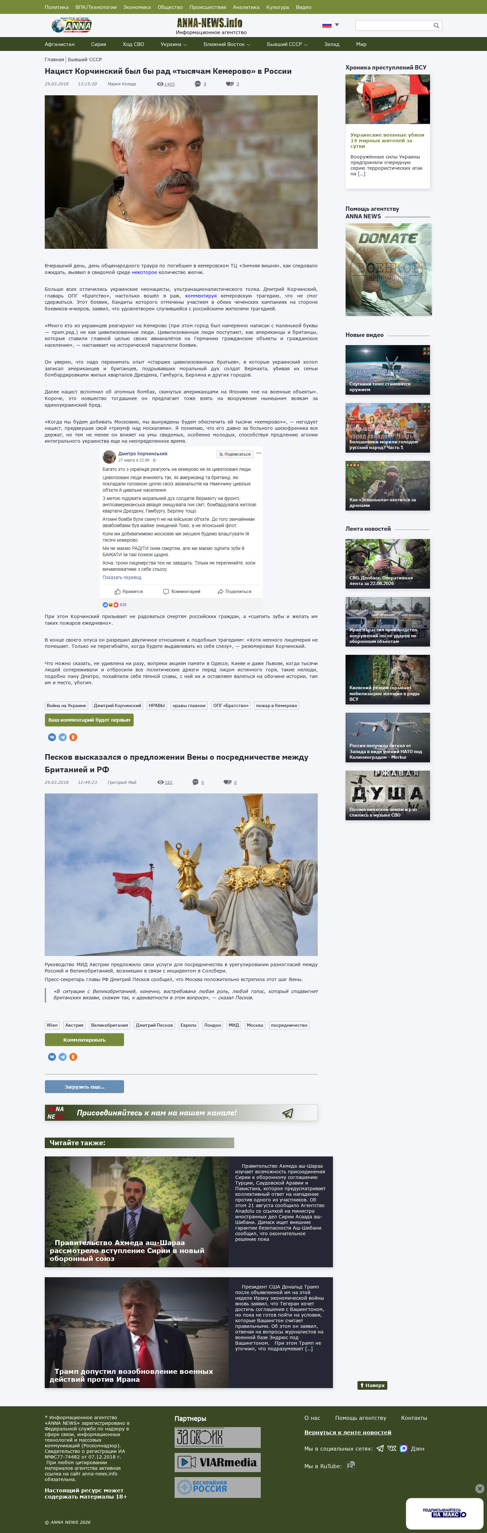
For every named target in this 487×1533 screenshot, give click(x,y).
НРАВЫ (157, 705)
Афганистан (60, 44)
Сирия (98, 44)
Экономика (137, 7)
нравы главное (189, 705)
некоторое (144, 272)
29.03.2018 (71, 83)
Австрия (74, 1025)
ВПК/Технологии (96, 7)
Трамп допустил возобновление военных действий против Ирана (131, 1375)
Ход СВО (133, 44)
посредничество (289, 1025)
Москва (255, 1025)
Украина (171, 44)
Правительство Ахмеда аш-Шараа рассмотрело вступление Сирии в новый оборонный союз (127, 1250)
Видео (303, 7)
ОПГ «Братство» (230, 705)
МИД (234, 1025)
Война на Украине (66, 705)
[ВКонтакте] (52, 737)
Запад (332, 44)
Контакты (414, 1418)
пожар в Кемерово (276, 705)
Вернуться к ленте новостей (348, 1432)
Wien (52, 1025)
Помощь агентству (360, 1418)
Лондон (212, 1025)
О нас (312, 1418)
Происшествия (207, 7)
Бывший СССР (284, 44)
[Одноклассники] (73, 737)
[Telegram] (63, 737)
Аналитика (246, 7)
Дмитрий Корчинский (117, 705)
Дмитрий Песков (154, 1025)
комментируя (201, 295)
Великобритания (109, 1025)
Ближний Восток (224, 44)
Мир (361, 44)
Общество (170, 7)
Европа (188, 1025)
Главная (54, 59)
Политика (57, 7)
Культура (277, 7)
